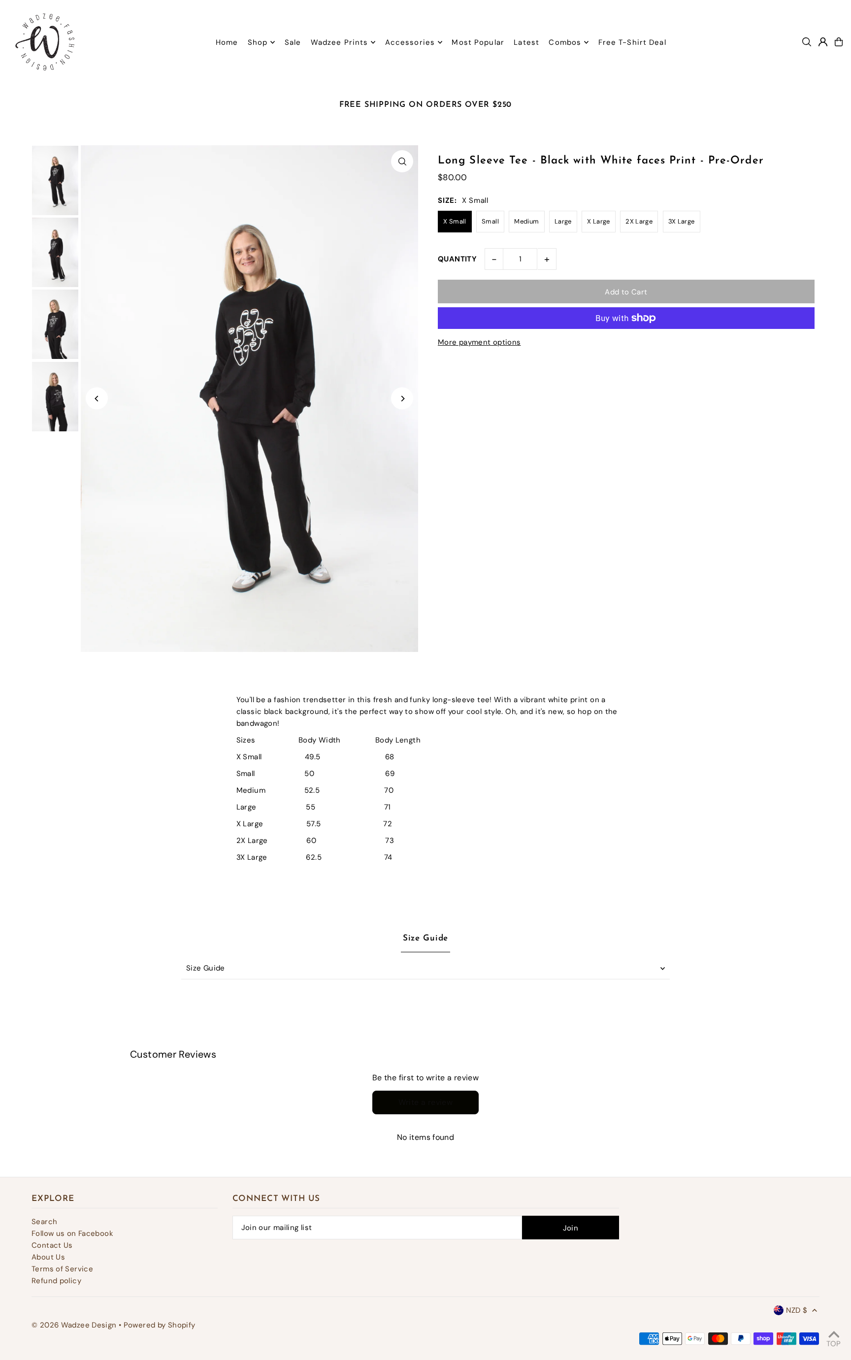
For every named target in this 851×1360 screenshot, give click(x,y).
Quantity (457, 259)
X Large (598, 221)
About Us (48, 1257)
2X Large (639, 221)
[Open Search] (806, 41)
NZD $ (796, 1310)
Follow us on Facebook (72, 1233)
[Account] (822, 41)
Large (563, 221)
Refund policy (56, 1281)
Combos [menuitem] (565, 42)
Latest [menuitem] (526, 42)
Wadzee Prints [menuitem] (339, 42)
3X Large (681, 221)
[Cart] (839, 41)
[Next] (402, 399)
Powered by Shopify (160, 1325)
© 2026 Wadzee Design (74, 1325)
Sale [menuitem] (293, 42)
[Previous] (97, 399)
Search (44, 1222)
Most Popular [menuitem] (478, 42)
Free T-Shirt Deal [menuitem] (632, 42)
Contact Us (52, 1245)
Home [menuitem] (227, 42)
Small (490, 221)
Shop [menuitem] (258, 42)
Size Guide (205, 968)
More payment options (479, 342)
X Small (454, 221)
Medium (526, 221)
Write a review (425, 1102)
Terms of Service (62, 1269)
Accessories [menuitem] (410, 42)
